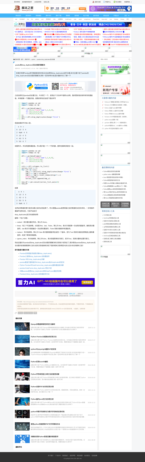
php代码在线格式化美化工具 (112, 224)
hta (28, 19)
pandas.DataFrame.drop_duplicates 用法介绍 (36, 268)
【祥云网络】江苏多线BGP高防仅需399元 (116, 39)
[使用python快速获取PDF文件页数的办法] (22, 426)
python (37, 19)
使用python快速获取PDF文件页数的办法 (45, 424)
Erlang (122, 19)
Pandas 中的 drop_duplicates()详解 (32, 259)
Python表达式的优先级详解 (111, 171)
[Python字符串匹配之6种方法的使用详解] (22, 376)
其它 (128, 19)
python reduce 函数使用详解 (111, 174)
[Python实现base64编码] (22, 364)
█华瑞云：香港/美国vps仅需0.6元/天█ (85, 42)
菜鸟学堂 (17, 2)
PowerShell (96, 19)
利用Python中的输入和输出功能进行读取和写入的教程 (119, 183)
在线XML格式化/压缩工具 (111, 221)
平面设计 (116, 15)
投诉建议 (87, 455)
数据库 (68, 15)
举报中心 (108, 2)
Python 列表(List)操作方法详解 (114, 111)
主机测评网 (37, 2)
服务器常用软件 (27, 2)
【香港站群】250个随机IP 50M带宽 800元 (58, 37)
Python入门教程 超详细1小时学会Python (117, 102)
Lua (111, 19)
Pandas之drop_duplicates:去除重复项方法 (34, 274)
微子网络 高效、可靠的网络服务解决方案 (86, 39)
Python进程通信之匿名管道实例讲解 (114, 195)
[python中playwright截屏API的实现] (22, 351)
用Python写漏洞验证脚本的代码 (113, 198)
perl (42, 19)
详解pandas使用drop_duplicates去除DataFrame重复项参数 (40, 271)
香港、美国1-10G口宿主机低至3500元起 (86, 37)
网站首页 (18, 15)
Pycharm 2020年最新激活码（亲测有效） (117, 116)
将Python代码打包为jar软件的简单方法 (115, 192)
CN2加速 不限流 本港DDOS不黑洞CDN (57, 29)
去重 (35, 313)
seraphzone (87, 19)
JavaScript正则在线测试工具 (111, 235)
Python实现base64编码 (39, 362)
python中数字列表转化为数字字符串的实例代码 (48, 411)
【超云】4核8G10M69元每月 (54, 42)
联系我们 (65, 455)
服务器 (77, 15)
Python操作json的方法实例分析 (42, 399)
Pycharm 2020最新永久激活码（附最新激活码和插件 (120, 105)
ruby (75, 19)
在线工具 (46, 2)
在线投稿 (94, 455)
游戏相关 (48, 19)
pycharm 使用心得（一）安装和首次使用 (117, 122)
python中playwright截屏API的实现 (43, 349)
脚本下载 (58, 15)
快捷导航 (127, 2)
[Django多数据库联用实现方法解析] (22, 326)
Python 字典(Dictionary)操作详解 (114, 114)
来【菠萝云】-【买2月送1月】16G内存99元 (28, 32)
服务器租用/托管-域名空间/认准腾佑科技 (115, 42)
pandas (20, 313)
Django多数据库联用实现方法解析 (43, 324)
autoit (80, 19)
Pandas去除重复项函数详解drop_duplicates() (36, 253)
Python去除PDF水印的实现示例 (42, 386)
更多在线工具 (107, 241)
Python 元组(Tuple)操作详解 (113, 108)
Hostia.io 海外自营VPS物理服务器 (84, 32)
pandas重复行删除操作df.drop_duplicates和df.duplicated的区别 (42, 262)
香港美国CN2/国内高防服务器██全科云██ (28, 44)
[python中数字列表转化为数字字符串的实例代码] (22, 414)
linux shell (104, 19)
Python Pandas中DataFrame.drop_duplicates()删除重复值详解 (42, 265)
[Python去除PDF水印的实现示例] (22, 389)
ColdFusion (68, 19)
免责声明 (72, 455)
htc (32, 19)
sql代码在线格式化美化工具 (111, 227)
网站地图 (80, 455)
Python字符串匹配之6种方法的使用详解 (45, 374)
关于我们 (50, 455)
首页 (22, 59)
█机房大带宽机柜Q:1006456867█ (113, 32)
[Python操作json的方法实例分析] (22, 401)
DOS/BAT (22, 19)
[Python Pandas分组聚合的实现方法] (22, 339)
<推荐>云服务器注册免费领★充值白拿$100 (28, 29)
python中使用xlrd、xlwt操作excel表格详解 (117, 125)
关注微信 (118, 2)
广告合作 (58, 455)
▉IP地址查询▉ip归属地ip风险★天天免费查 (58, 34)
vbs (16, 19)
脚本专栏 (48, 15)
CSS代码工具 (107, 215)
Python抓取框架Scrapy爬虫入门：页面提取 (116, 186)
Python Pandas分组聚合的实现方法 (44, 337)
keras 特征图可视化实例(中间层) (113, 177)
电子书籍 (86, 15)
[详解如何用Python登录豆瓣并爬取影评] (22, 439)
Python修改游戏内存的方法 (111, 180)
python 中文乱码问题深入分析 (114, 128)
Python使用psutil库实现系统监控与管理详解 (116, 189)
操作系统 (96, 15)
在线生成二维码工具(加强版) (112, 238)
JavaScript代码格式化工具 (111, 218)
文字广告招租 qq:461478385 (83, 29)
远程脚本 (60, 19)
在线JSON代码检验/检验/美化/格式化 (114, 233)
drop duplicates (28, 313)
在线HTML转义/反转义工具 (111, 230)
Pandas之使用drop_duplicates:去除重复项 (34, 256)
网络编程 (38, 15)
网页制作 (28, 15)
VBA (54, 19)
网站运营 (106, 15)
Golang (116, 19)
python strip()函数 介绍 (111, 119)
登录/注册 (98, 2)
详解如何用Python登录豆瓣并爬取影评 (44, 436)
